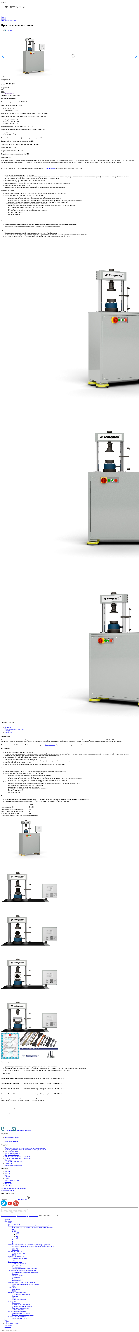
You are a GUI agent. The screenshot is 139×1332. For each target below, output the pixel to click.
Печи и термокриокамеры (20, 1308)
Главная (3, 17)
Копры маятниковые (11, 1151)
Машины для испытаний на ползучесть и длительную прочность (26, 1150)
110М (14, 1231)
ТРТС (14, 1291)
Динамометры (16, 1265)
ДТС (13, 1260)
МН (17, 1236)
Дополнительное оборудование (22, 1306)
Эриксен (15, 1296)
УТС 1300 (15, 1250)
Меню (10, 1222)
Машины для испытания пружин (22, 1315)
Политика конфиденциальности (27, 1216)
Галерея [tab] (9, 30)
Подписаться (22, 1199)
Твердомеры (8, 1160)
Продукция (8, 1221)
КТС (13, 1286)
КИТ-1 (14, 1298)
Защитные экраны (18, 1310)
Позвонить (8, 1130)
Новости (7, 1173)
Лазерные (15, 1274)
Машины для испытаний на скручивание (18, 1158)
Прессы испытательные (8, 20)
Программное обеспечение (17, 1316)
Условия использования (8, 1216)
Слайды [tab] (7, 731)
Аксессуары (8, 1163)
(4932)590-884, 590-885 (12, 1137)
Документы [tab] (8, 732)
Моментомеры (16, 1267)
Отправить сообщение (23, 1130)
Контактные (16, 1277)
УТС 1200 (15, 1248)
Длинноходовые (17, 1279)
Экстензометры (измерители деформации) (18, 1156)
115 (13, 1243)
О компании (8, 1183)
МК (17, 1238)
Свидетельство (50, 168)
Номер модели (5, 79)
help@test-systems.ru (11, 1141)
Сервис (7, 1178)
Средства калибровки (12, 1155)
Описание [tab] (8, 727)
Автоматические (17, 1275)
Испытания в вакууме (19, 1299)
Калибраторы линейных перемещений (24, 1268)
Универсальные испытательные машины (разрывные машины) (25, 1148)
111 (13, 1239)
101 (13, 1229)
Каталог (3, 19)
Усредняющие (16, 1280)
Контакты (8, 1182)
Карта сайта (8, 1185)
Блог (6, 1175)
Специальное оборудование (14, 1161)
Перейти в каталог (14, 1224)
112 (13, 1241)
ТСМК (14, 1255)
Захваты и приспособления (21, 1304)
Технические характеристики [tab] (14, 729)
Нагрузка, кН (5, 88)
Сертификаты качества (12, 1180)
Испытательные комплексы (13, 1165)
